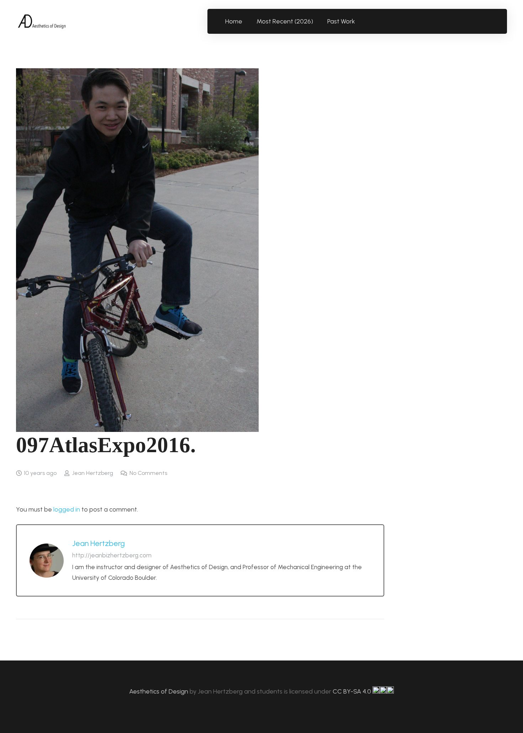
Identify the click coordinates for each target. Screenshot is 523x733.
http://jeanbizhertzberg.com (112, 555)
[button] (359, 21)
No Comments (148, 473)
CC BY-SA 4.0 (353, 691)
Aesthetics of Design (159, 691)
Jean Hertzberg (92, 473)
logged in (66, 509)
